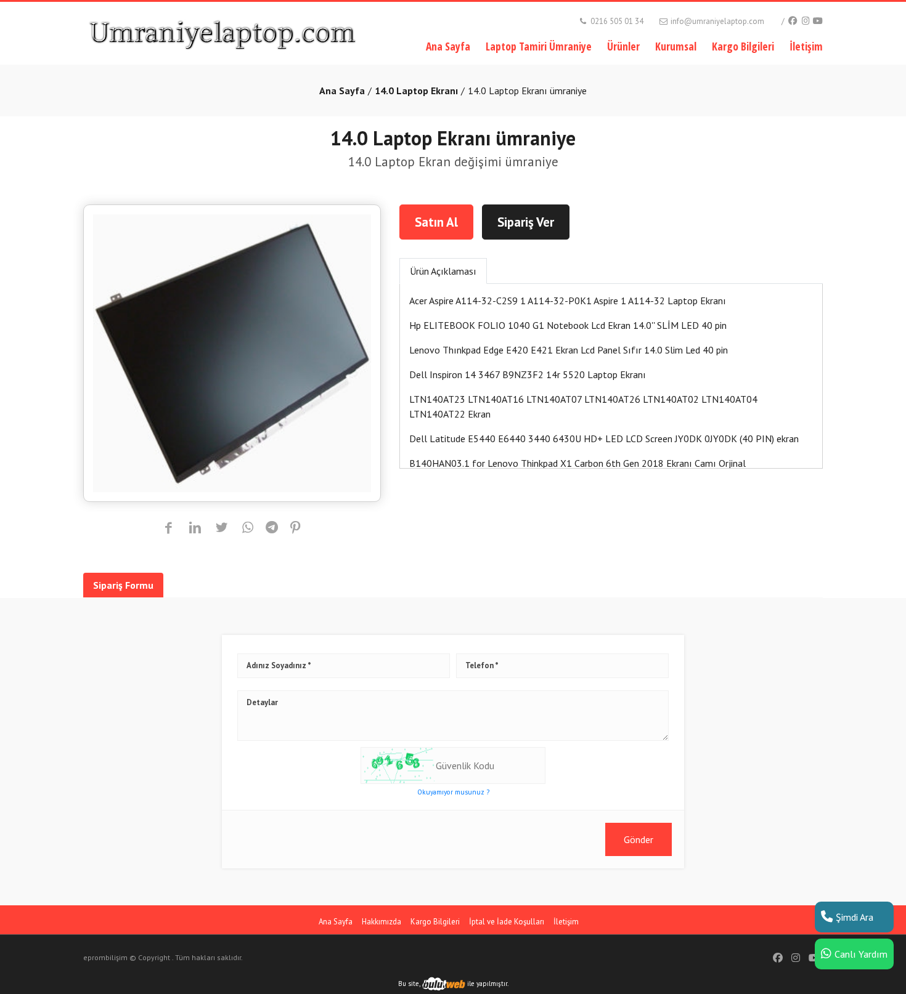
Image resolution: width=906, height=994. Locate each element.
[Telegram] (272, 528)
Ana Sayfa (448, 46)
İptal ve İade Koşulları (506, 921)
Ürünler (623, 46)
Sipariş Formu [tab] (123, 585)
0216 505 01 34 (616, 21)
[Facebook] (792, 20)
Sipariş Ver (525, 222)
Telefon (479, 666)
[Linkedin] (195, 528)
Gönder (638, 839)
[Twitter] (222, 528)
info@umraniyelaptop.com (716, 21)
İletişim (806, 46)
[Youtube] (818, 20)
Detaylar (262, 703)
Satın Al (436, 222)
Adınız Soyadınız (276, 666)
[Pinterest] (295, 528)
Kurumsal (675, 46)
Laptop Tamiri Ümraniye (539, 46)
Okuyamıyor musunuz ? (453, 792)
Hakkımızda (381, 921)
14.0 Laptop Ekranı (416, 90)
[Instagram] (805, 20)
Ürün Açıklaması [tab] (443, 271)
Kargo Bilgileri (743, 46)
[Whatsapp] (248, 528)
